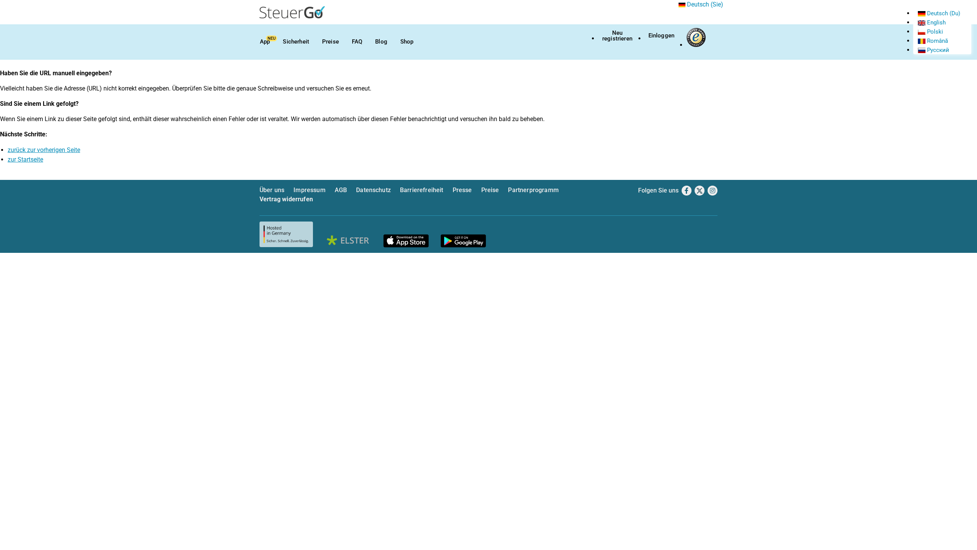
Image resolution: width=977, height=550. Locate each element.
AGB (341, 190)
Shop (407, 41)
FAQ (357, 41)
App (265, 41)
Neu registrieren (617, 35)
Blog (381, 41)
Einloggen (661, 35)
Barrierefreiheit (421, 190)
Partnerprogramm (533, 190)
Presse (462, 190)
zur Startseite (25, 159)
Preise (330, 41)
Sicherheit (296, 41)
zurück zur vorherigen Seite (44, 150)
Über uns (272, 190)
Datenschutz (373, 190)
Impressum (309, 190)
